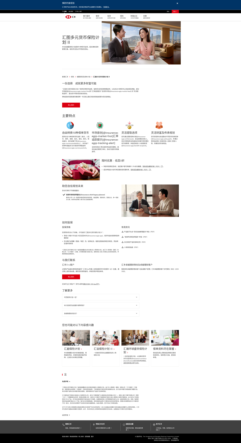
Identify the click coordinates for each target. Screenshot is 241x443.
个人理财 (64, 11)
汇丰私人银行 (78, 11)
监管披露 (87, 436)
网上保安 (81, 436)
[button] (100, 297)
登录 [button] (174, 11)
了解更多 (106, 7)
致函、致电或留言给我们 (72, 428)
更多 (92, 436)
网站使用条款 (74, 436)
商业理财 (71, 11)
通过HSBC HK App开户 (91, 284)
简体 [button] (169, 11)
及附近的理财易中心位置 (103, 428)
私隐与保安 (65, 436)
